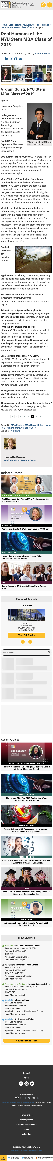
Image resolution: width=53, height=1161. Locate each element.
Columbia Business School (40, 1157)
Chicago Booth (9, 1157)
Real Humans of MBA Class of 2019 (18, 427)
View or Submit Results (26, 1041)
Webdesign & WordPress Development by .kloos (26, 1150)
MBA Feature (17, 425)
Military (41, 425)
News (18, 24)
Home (4, 24)
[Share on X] (11, 58)
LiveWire (3, 1158)
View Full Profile (26, 635)
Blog (11, 24)
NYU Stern (15, 431)
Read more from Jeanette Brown (20, 460)
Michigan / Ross (23, 1157)
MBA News (28, 24)
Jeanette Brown (42, 53)
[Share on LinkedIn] (6, 58)
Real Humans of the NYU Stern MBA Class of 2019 (26, 26)
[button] (22, 641)
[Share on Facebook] (16, 58)
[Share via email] (20, 58)
